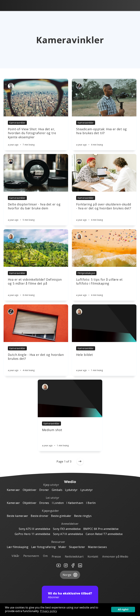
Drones (44, 503)
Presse (56, 556)
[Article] (36, 97)
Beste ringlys (83, 516)
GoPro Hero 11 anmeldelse (32, 534)
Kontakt (93, 556)
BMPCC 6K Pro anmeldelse (100, 529)
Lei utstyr (52, 498)
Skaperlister (77, 547)
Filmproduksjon (86, 273)
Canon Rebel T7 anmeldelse (104, 534)
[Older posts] (80, 461)
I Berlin (91, 503)
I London (58, 503)
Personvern (31, 555)
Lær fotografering (43, 547)
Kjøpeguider (50, 511)
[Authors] (11, 86)
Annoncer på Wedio (115, 556)
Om (45, 555)
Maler (62, 547)
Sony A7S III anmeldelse (34, 529)
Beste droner (39, 516)
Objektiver (30, 490)
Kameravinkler (17, 122)
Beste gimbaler (61, 516)
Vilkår (15, 555)
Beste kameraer (17, 516)
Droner (44, 490)
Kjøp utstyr (51, 485)
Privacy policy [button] (48, 611)
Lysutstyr (86, 490)
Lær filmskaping (18, 547)
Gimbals (57, 490)
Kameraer (13, 490)
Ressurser (58, 542)
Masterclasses (97, 547)
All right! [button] (123, 609)
